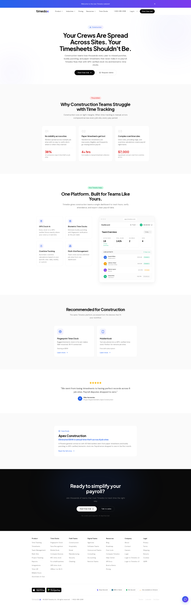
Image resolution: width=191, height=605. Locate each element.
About (127, 543)
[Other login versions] (137, 11)
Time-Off (35, 569)
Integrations (36, 565)
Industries (69, 11)
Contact (128, 546)
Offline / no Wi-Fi (56, 569)
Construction (74, 543)
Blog (107, 543)
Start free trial (147, 11)
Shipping (146, 550)
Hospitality (73, 546)
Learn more (61, 353)
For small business (57, 561)
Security (72, 558)
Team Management (39, 550)
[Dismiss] (154, 4)
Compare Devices (56, 554)
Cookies (146, 558)
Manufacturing (74, 554)
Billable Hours (36, 573)
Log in (132, 11)
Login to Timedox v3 (132, 561)
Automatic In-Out (38, 577)
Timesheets (36, 546)
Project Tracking (37, 558)
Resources (90, 11)
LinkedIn (148, 599)
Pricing (80, 11)
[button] (173, 591)
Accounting (92, 558)
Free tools (109, 550)
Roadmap (109, 546)
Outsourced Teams (94, 550)
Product (58, 11)
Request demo (107, 73)
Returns (146, 554)
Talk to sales (106, 509)
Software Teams (93, 546)
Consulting (91, 554)
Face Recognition (56, 546)
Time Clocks (103, 11)
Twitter (141, 599)
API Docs (109, 561)
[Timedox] (42, 11)
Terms (145, 546)
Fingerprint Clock (56, 543)
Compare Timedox (113, 554)
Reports (35, 561)
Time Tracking (37, 543)
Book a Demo (111, 565)
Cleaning (72, 561)
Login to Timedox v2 (132, 558)
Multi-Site (35, 554)
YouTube (156, 599)
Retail (71, 550)
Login (127, 554)
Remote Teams (93, 561)
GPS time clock (55, 565)
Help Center (110, 558)
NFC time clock (55, 558)
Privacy (145, 543)
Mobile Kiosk (54, 550)
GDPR (145, 561)
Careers (127, 550)
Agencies (91, 543)
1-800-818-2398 (120, 11)
